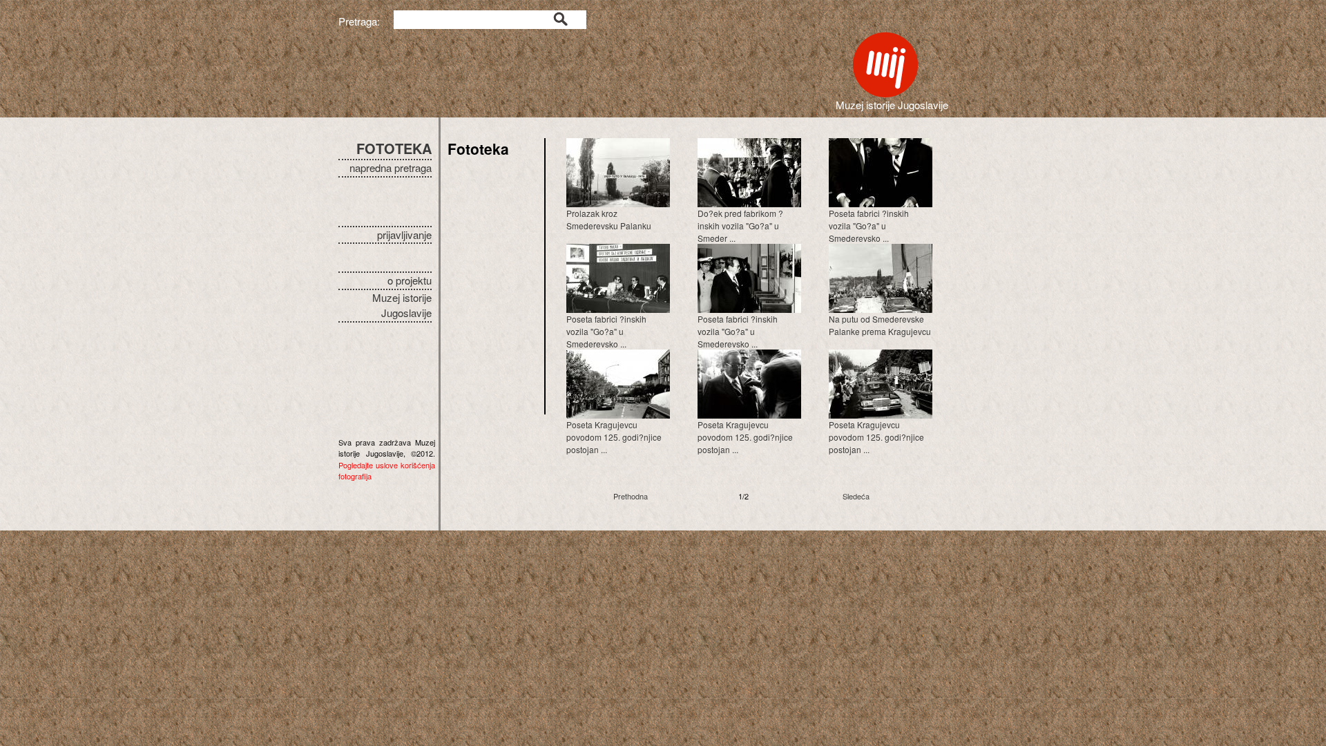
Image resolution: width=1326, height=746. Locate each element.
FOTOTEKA (394, 148)
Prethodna (630, 495)
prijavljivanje (404, 234)
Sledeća (856, 495)
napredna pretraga (390, 167)
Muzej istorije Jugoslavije (402, 305)
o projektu (409, 280)
